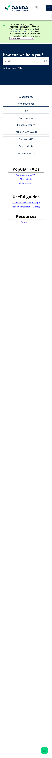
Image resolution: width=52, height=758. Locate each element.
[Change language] (36, 7)
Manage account (26, 124)
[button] (45, 61)
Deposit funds (26, 96)
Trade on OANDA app (26, 131)
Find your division (26, 152)
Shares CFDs (26, 179)
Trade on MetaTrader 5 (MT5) (26, 206)
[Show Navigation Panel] (49, 8)
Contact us (26, 222)
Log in (26, 110)
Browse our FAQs (14, 68)
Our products (26, 146)
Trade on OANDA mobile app (26, 202)
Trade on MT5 (26, 139)
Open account (26, 118)
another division (21, 31)
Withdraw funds (26, 103)
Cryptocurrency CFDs (26, 175)
